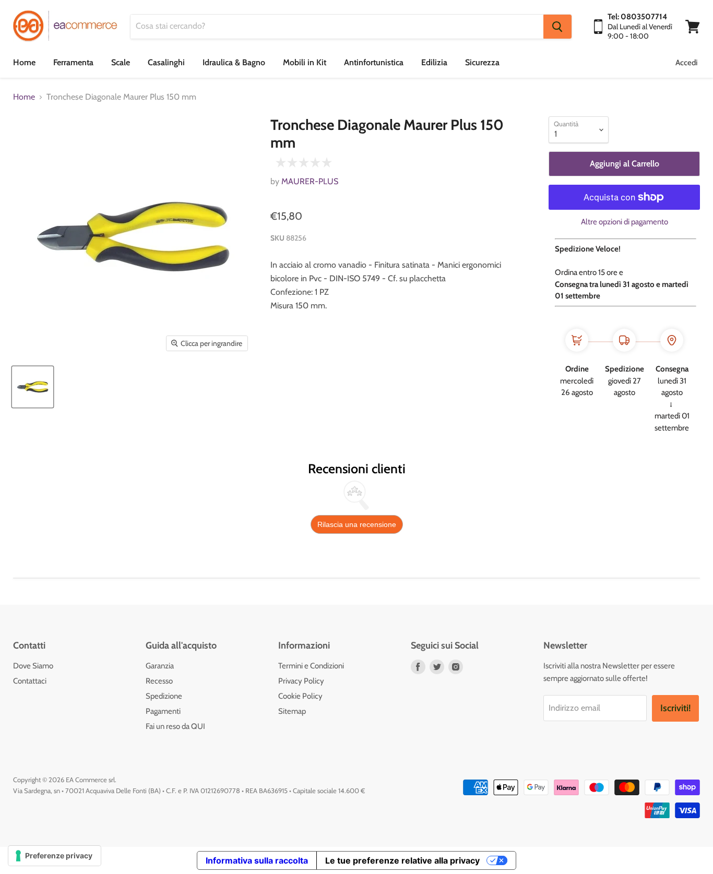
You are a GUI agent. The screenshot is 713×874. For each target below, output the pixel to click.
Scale (120, 62)
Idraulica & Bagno (234, 62)
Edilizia (434, 62)
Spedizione (164, 696)
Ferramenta (73, 62)
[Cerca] (557, 27)
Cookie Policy (300, 696)
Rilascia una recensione (356, 524)
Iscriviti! (675, 708)
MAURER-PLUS (309, 181)
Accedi (686, 62)
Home (24, 62)
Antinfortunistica (373, 62)
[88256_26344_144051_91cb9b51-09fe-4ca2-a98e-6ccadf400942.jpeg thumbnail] (32, 387)
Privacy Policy (301, 681)
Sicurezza (482, 62)
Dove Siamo (33, 666)
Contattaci (29, 681)
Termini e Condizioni (311, 666)
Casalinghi (166, 62)
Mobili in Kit (304, 62)
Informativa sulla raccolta (257, 860)
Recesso (159, 681)
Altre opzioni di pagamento (624, 222)
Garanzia (160, 666)
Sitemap (292, 711)
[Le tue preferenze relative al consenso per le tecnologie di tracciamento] (54, 856)
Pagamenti (163, 711)
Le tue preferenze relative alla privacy (402, 860)
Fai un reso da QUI (175, 726)
